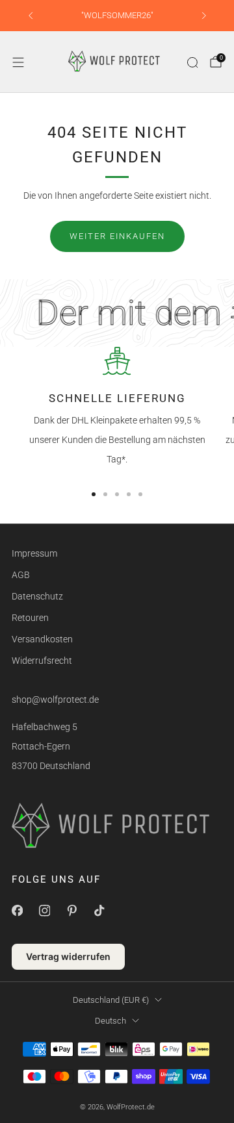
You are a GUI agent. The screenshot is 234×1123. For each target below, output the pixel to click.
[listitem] (117, 15)
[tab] (94, 494)
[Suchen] (192, 62)
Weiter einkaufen (117, 236)
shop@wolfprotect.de (55, 699)
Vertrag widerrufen (68, 956)
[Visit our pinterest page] (71, 910)
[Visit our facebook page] (17, 910)
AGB (21, 575)
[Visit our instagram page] (44, 910)
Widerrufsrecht (42, 660)
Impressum (34, 553)
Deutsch (110, 1021)
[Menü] (18, 62)
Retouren (30, 617)
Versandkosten (42, 639)
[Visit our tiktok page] (98, 910)
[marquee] (117, 313)
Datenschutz (37, 596)
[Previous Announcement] (30, 15)
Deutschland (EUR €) (111, 1000)
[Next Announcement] (204, 15)
